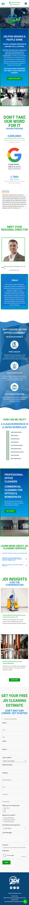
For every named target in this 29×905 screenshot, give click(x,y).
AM (5, 810)
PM (5, 812)
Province (4, 794)
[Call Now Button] (25, 901)
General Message (9, 818)
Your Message (7, 832)
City (3, 787)
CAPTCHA (5, 850)
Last (3, 737)
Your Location (7, 757)
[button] (25, 3)
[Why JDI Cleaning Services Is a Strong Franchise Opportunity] (14, 646)
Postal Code (5, 801)
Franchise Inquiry (9, 821)
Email (4, 741)
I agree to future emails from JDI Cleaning (14, 847)
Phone (4, 749)
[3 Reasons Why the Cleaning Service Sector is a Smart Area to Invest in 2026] (14, 600)
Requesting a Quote (9, 820)
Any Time (6, 808)
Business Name (7, 765)
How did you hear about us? (11, 825)
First (3, 730)
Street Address (6, 780)
